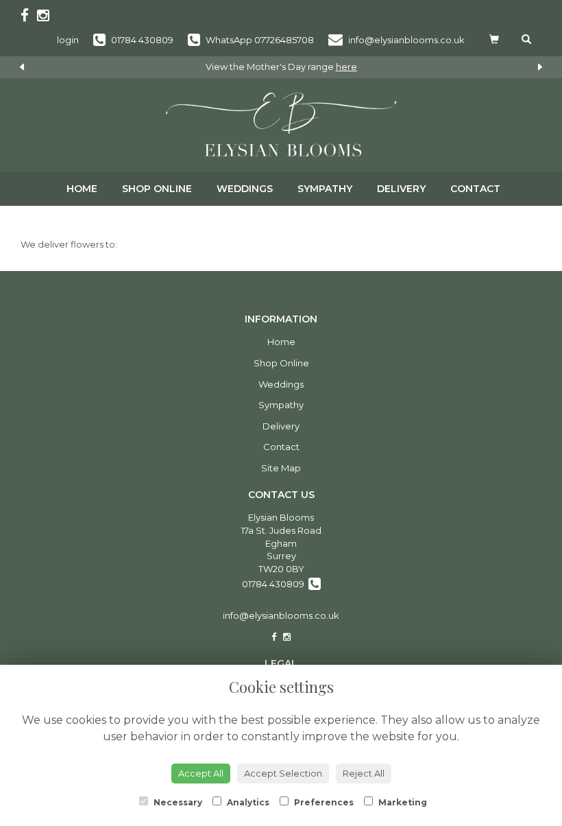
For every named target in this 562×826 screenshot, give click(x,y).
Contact (475, 188)
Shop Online (157, 188)
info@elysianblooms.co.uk (281, 615)
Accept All (200, 773)
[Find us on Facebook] (29, 15)
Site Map (281, 467)
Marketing (401, 802)
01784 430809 (275, 583)
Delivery (401, 188)
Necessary (176, 802)
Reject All (363, 773)
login (68, 39)
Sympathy (324, 188)
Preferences (323, 802)
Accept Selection (283, 773)
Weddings (245, 188)
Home (81, 188)
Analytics (247, 802)
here (346, 66)
